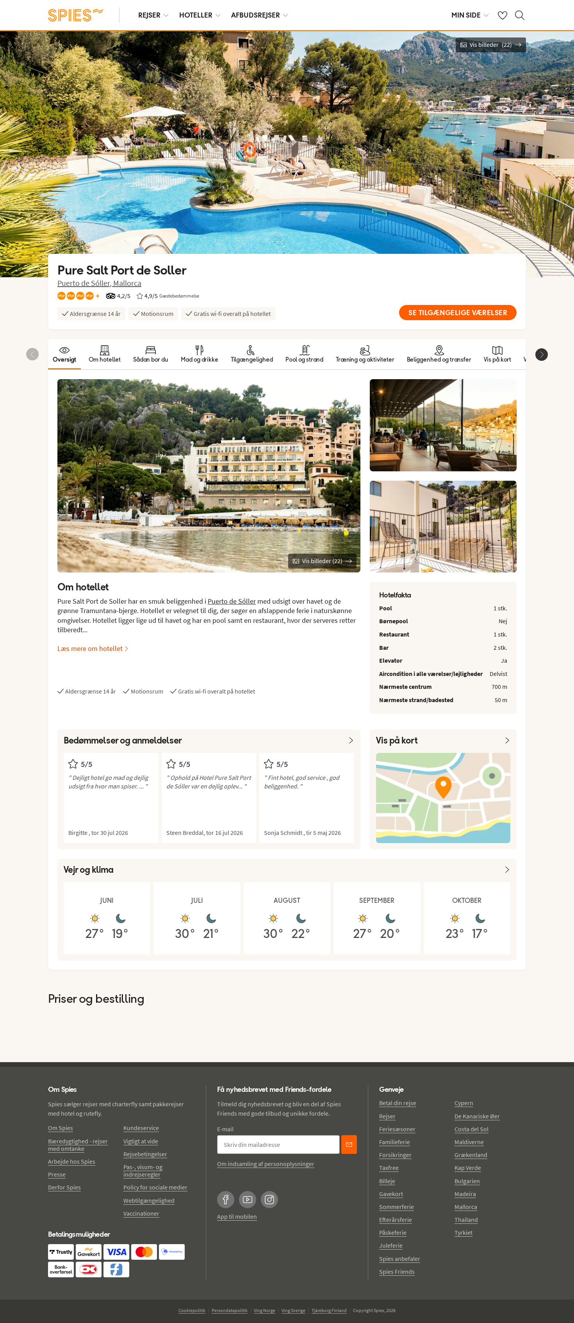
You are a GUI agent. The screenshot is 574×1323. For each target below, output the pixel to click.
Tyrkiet (463, 1232)
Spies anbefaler (399, 1258)
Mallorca (127, 283)
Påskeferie (392, 1232)
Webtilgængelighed (149, 1200)
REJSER (149, 15)
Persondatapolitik (230, 1310)
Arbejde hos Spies (71, 1161)
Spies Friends (397, 1271)
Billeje (387, 1181)
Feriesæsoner (397, 1129)
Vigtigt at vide (140, 1141)
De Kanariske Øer (477, 1116)
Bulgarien (467, 1181)
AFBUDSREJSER (255, 15)
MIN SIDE (466, 15)
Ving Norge (264, 1310)
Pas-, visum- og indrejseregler (142, 1170)
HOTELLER (195, 15)
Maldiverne (469, 1142)
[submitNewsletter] (349, 1144)
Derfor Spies (64, 1187)
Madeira (465, 1194)
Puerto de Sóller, (85, 283)
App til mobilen (237, 1216)
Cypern (464, 1103)
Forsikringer (395, 1155)
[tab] (64, 354)
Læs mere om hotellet (90, 648)
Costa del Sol (471, 1129)
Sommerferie (396, 1207)
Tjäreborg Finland (329, 1310)
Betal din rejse (397, 1103)
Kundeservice (141, 1128)
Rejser (387, 1116)
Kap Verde (468, 1167)
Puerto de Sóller (232, 601)
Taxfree (389, 1167)
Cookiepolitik (191, 1310)
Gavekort (391, 1194)
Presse (57, 1174)
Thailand (466, 1219)
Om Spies (60, 1128)
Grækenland (471, 1155)
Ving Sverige (293, 1310)
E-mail (225, 1129)
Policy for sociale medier (155, 1187)
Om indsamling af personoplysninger (265, 1164)
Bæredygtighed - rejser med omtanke (78, 1144)
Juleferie (391, 1245)
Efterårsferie (395, 1219)
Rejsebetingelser (145, 1154)
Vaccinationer (141, 1213)
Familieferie (394, 1142)
